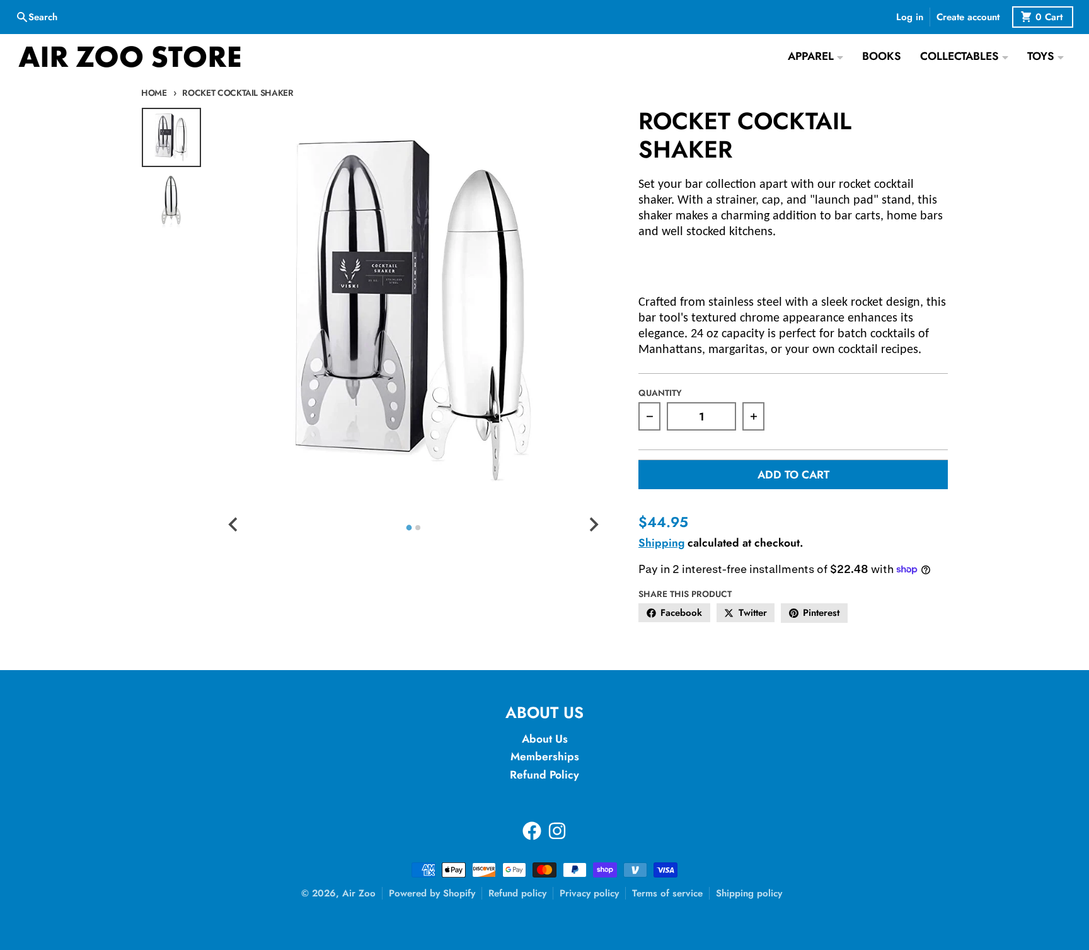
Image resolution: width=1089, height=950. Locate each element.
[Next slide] (593, 525)
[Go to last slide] (233, 525)
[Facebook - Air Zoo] (531, 830)
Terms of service (667, 893)
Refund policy (517, 893)
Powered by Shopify (432, 893)
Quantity (660, 392)
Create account (968, 17)
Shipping (661, 543)
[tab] (409, 527)
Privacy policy (589, 893)
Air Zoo (359, 893)
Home (154, 92)
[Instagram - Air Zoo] (557, 830)
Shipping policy (749, 893)
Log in (909, 17)
